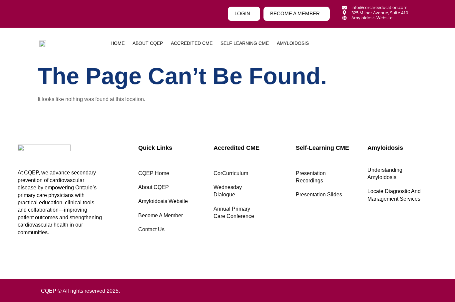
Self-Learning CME (322, 148)
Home (118, 43)
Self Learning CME (245, 43)
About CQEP (148, 43)
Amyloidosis (385, 148)
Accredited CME (192, 43)
